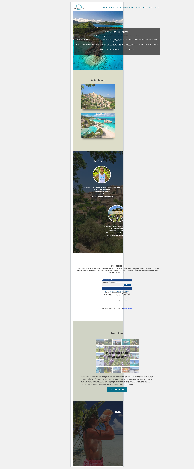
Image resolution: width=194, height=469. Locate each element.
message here (127, 308)
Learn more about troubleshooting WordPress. (85, 420)
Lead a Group (139, 7)
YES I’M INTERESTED (117, 389)
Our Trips (119, 7)
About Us (147, 7)
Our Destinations (109, 7)
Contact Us (155, 7)
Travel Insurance (128, 7)
